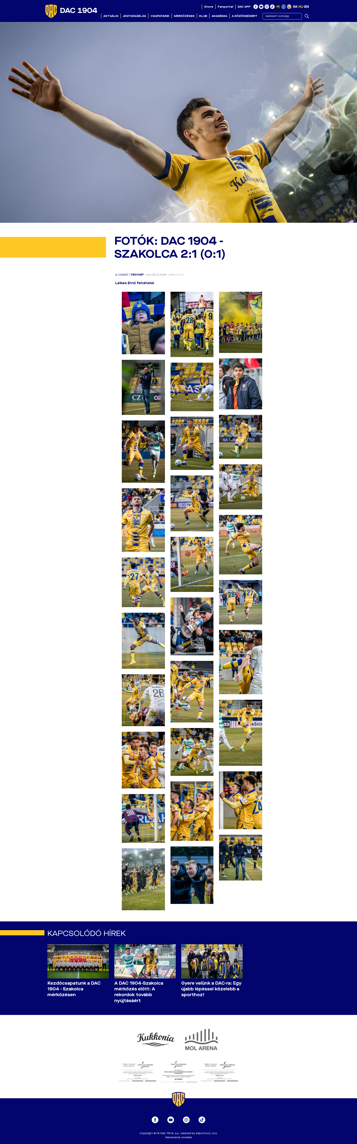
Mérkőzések (184, 16)
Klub (203, 16)
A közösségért (244, 16)
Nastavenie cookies (178, 1137)
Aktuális (110, 16)
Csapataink (160, 16)
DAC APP (244, 6)
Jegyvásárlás (134, 16)
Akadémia (219, 16)
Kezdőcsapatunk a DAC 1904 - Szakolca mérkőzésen (74, 989)
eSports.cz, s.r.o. (207, 1133)
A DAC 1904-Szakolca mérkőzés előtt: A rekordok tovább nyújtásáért (138, 991)
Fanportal (225, 6)
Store (208, 6)
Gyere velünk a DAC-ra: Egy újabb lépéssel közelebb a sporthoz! (211, 989)
